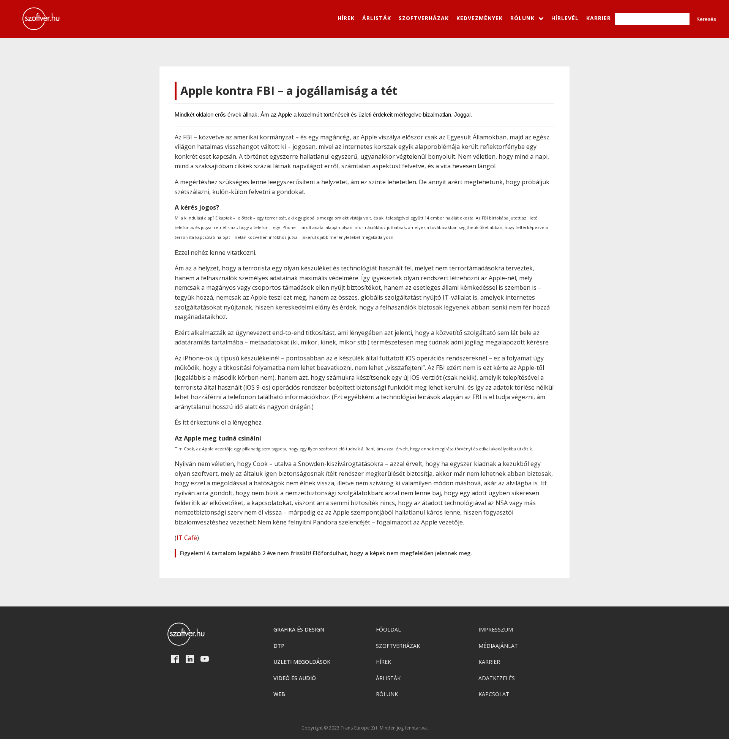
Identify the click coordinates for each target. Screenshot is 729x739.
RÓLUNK (522, 18)
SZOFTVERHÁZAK (424, 18)
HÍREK (346, 18)
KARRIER (598, 18)
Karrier (489, 661)
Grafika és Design (298, 629)
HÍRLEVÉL (565, 18)
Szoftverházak (398, 645)
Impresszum (495, 629)
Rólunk (387, 694)
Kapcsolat (493, 694)
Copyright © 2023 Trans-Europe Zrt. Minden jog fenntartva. (364, 728)
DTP (278, 645)
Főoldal (388, 629)
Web (279, 694)
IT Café (187, 538)
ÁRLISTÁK (376, 18)
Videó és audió (294, 678)
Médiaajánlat (498, 645)
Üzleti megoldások (301, 661)
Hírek (383, 661)
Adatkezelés (496, 678)
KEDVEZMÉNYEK (479, 18)
